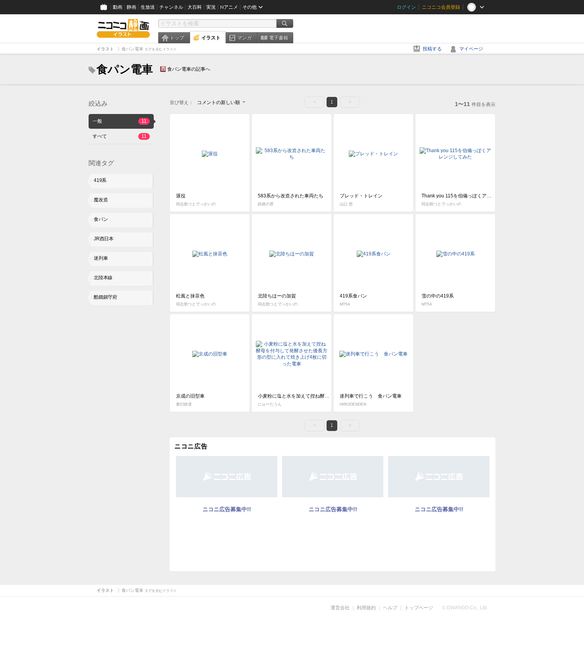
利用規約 (366, 608)
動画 (117, 7)
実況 (211, 7)
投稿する (432, 49)
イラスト (210, 38)
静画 (131, 7)
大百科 (195, 7)
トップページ (418, 608)
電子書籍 (278, 38)
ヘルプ (390, 608)
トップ (177, 38)
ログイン (406, 7)
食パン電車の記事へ (188, 69)
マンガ (244, 38)
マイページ (471, 49)
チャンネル (171, 7)
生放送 (148, 7)
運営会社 (340, 608)
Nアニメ (229, 7)
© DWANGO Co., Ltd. (465, 608)
